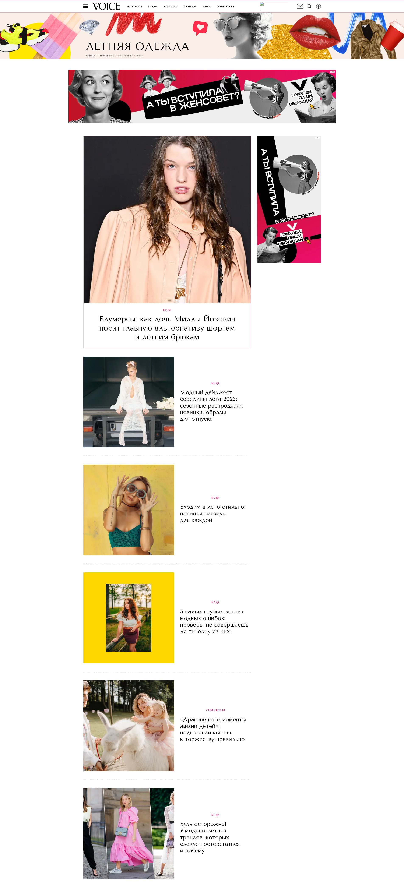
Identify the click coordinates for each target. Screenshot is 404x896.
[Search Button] (309, 6)
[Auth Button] (318, 6)
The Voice (106, 6)
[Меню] (85, 6)
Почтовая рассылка (300, 6)
